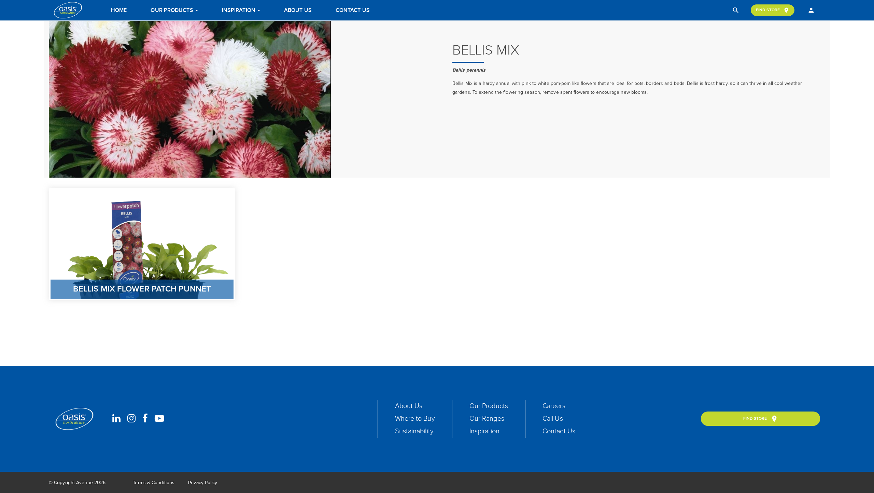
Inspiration (239, 10)
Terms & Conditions (153, 482)
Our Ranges (486, 418)
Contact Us (353, 10)
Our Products (172, 10)
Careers (553, 406)
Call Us (552, 418)
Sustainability (414, 431)
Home (119, 10)
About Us (298, 10)
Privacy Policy (202, 482)
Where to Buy (415, 418)
